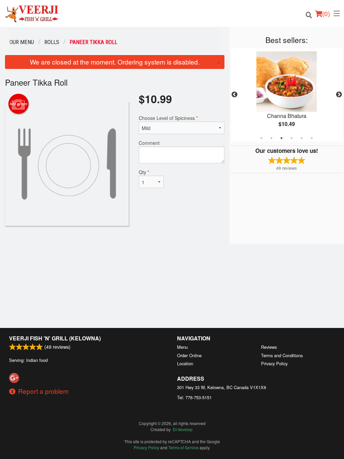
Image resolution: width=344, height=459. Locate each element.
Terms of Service (183, 447)
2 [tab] (271, 138)
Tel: (194, 397)
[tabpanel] (287, 95)
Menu (182, 347)
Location (185, 363)
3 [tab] (281, 138)
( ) (326, 13)
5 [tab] (301, 138)
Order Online (189, 355)
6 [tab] (311, 138)
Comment (149, 142)
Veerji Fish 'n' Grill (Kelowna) (55, 338)
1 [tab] (261, 138)
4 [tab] (291, 138)
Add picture (19, 103)
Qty (144, 172)
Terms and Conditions (282, 355)
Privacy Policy (274, 363)
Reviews (269, 347)
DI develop (182, 429)
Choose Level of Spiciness (168, 118)
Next (339, 94)
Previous (234, 94)
